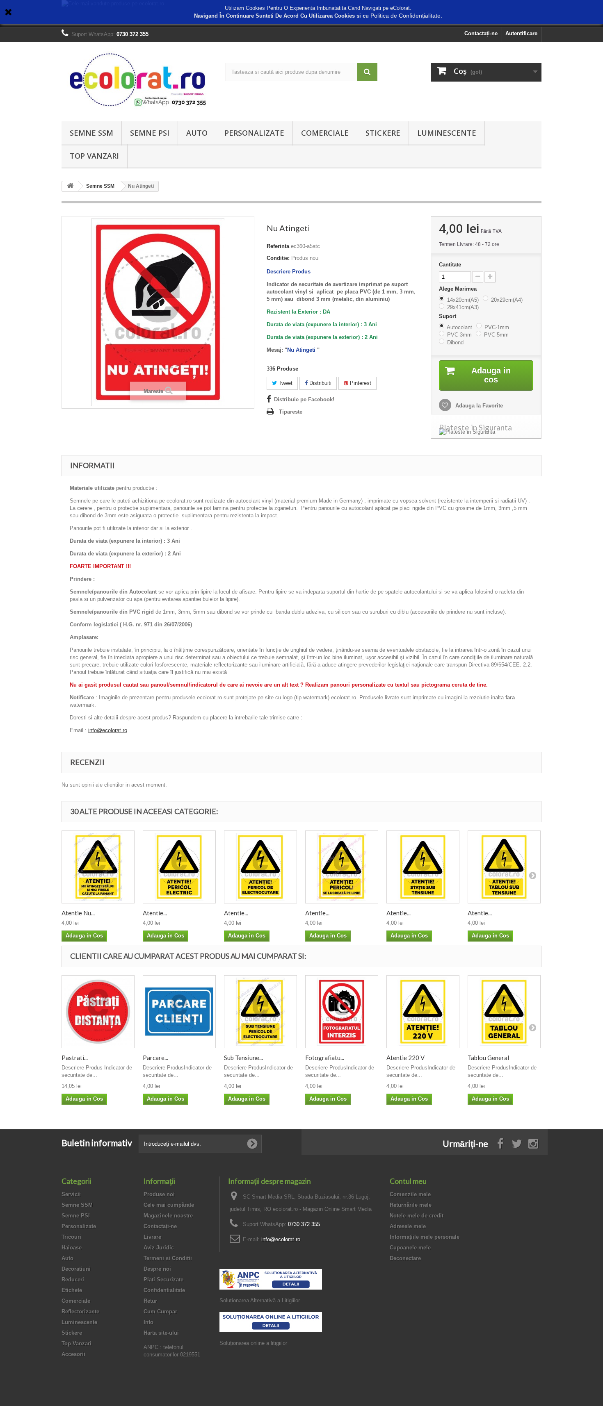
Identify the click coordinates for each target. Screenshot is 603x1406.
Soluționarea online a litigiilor (253, 1343)
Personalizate (254, 133)
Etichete (72, 1290)
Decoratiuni (76, 1269)
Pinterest (359, 383)
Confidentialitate (164, 1290)
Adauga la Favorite (478, 406)
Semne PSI (149, 133)
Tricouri (71, 1237)
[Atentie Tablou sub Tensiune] (504, 866)
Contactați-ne (481, 33)
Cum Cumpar (160, 1311)
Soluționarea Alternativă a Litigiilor (259, 1300)
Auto (197, 133)
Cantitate (450, 265)
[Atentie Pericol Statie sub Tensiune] (422, 866)
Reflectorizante (80, 1311)
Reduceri (73, 1279)
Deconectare (405, 1258)
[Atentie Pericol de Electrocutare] (260, 866)
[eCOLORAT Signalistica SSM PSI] (137, 79)
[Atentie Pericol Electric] (179, 866)
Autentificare (521, 33)
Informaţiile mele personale (424, 1237)
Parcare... (155, 1057)
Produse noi (159, 1194)
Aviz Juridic (159, 1247)
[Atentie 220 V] (422, 1011)
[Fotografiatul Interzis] (341, 1011)
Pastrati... (75, 1057)
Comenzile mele (410, 1194)
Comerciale (325, 133)
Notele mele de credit (416, 1216)
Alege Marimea (458, 289)
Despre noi (157, 1269)
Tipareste (290, 412)
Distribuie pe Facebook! (304, 399)
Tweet (284, 383)
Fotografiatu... (324, 1057)
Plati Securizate (163, 1279)
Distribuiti (319, 383)
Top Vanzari (94, 156)
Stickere (382, 133)
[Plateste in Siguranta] (486, 432)
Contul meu (408, 1180)
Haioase (72, 1247)
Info (148, 1322)
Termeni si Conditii (168, 1258)
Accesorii (73, 1354)
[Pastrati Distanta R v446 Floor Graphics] (98, 1011)
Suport (448, 316)
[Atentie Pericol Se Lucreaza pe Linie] (341, 866)
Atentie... (155, 913)
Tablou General (488, 1057)
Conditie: (278, 258)
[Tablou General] (504, 1011)
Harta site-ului (161, 1333)
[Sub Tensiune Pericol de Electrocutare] (260, 1011)
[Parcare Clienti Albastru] (179, 1011)
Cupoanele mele (410, 1247)
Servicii (71, 1194)
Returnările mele (411, 1205)
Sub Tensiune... (243, 1057)
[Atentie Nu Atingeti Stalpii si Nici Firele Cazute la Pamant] (98, 866)
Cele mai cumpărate (169, 1205)
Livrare (152, 1237)
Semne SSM (91, 133)
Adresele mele (408, 1226)
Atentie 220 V (405, 1057)
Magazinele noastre (168, 1216)
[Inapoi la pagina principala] (70, 186)
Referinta (278, 246)
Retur (150, 1301)
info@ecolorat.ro (107, 730)
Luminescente (446, 133)
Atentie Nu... (78, 913)
